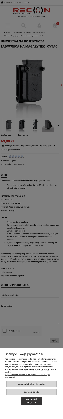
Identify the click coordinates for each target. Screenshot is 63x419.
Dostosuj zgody (31, 392)
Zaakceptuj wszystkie (31, 401)
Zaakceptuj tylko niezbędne (31, 384)
